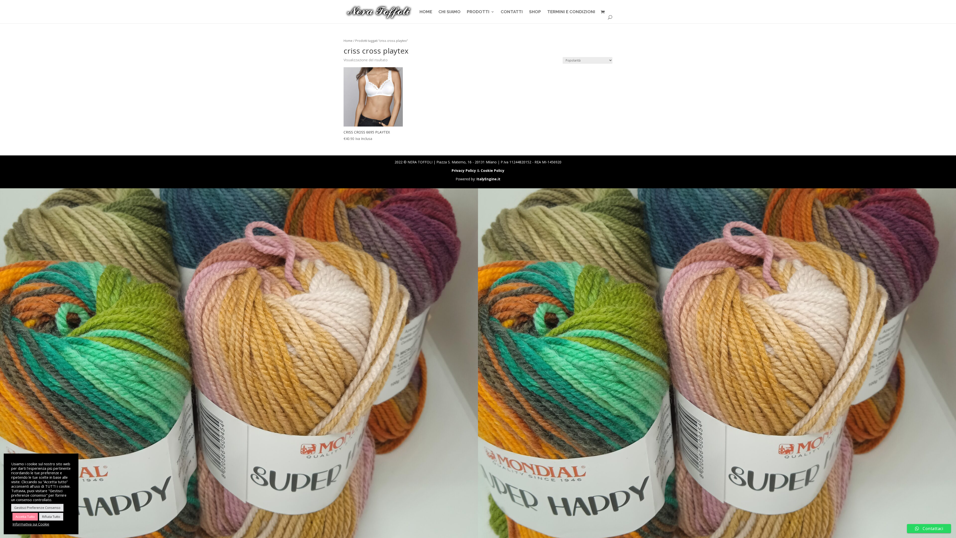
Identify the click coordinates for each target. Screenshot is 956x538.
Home (425, 12)
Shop (535, 12)
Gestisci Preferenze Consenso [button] (37, 507)
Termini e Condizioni (571, 12)
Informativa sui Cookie (30, 524)
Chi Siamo (449, 12)
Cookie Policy (492, 170)
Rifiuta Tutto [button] (51, 516)
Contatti (512, 12)
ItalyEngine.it (488, 179)
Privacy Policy (464, 170)
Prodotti (478, 12)
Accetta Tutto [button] (25, 516)
